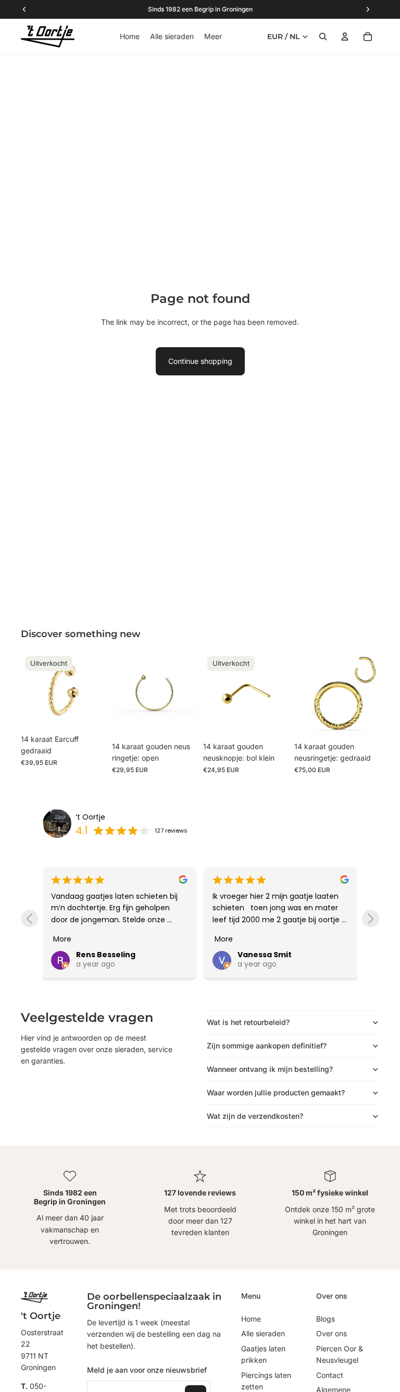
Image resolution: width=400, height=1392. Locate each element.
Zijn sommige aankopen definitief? (267, 1045)
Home (251, 1318)
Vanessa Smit (265, 954)
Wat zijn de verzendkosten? (255, 1116)
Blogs (325, 1318)
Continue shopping (200, 361)
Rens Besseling (105, 954)
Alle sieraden (263, 1333)
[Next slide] (370, 918)
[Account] (344, 36)
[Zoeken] (322, 36)
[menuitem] (213, 36)
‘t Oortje (90, 817)
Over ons (331, 1333)
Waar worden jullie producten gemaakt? (276, 1092)
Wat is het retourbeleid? (248, 1022)
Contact (329, 1375)
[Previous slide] (29, 918)
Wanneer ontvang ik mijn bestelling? (270, 1069)
